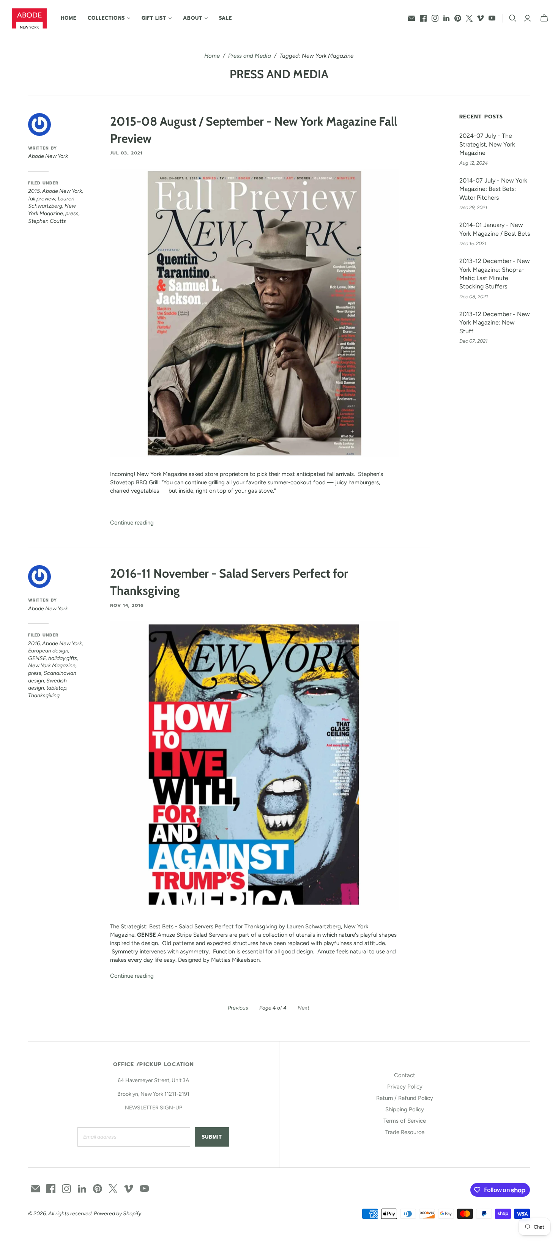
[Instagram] (435, 18)
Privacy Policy (404, 1086)
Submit (212, 1137)
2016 (34, 643)
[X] (469, 18)
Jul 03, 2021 (126, 153)
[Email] (411, 18)
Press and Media (249, 55)
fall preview (41, 198)
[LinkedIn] (446, 18)
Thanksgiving (44, 695)
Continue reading (132, 522)
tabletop (56, 688)
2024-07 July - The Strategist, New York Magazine (487, 144)
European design (48, 650)
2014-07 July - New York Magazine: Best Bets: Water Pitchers (493, 189)
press (72, 213)
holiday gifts (62, 658)
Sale (225, 18)
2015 (34, 191)
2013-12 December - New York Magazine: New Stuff (494, 322)
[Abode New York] (29, 18)
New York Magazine (52, 665)
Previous (238, 1008)
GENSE (37, 658)
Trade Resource (404, 1132)
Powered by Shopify (117, 1213)
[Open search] (513, 18)
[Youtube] (492, 18)
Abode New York (62, 191)
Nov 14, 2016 (127, 605)
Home (68, 18)
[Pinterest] (457, 18)
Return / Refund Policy (404, 1098)
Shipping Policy (404, 1109)
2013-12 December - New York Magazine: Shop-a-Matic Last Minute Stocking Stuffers (494, 273)
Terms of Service (404, 1120)
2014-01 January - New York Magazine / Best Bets (494, 229)
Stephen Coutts (47, 221)
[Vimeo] (480, 18)
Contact (404, 1075)
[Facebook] (423, 18)
